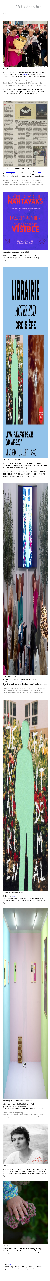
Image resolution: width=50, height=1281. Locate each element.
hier (39, 172)
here (22, 682)
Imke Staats (10, 172)
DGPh (25, 74)
